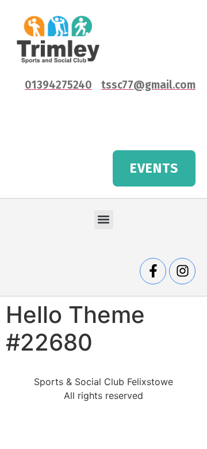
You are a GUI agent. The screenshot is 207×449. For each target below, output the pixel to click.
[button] (103, 219)
